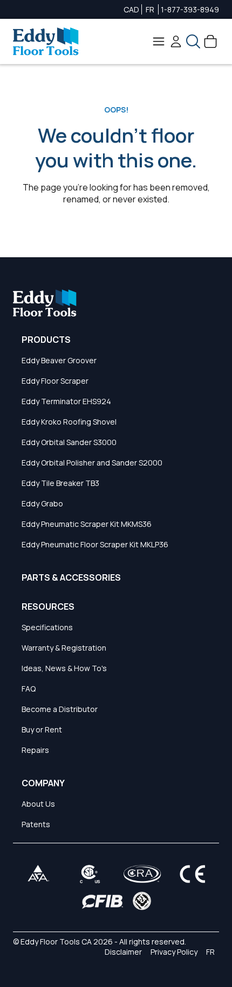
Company (43, 783)
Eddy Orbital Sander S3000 (69, 442)
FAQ (29, 688)
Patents (36, 824)
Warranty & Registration (64, 648)
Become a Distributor (60, 709)
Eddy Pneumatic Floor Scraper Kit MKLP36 (95, 544)
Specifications (47, 627)
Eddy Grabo (42, 503)
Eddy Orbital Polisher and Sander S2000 (92, 462)
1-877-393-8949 (190, 9)
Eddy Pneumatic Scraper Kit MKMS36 (87, 524)
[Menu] (158, 41)
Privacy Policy (174, 952)
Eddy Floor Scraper (55, 381)
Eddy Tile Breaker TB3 (60, 483)
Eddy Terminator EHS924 (66, 401)
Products (46, 340)
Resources (48, 606)
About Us (38, 804)
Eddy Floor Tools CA (56, 941)
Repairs (35, 750)
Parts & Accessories (71, 577)
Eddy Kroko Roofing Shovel (69, 422)
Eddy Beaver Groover (59, 360)
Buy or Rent (42, 729)
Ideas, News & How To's (64, 668)
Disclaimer (123, 952)
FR (150, 9)
